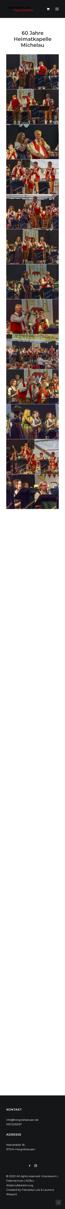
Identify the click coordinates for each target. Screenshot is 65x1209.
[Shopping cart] (47, 9)
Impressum (49, 1176)
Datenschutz (14, 1180)
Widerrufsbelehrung (19, 1185)
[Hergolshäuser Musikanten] (21, 9)
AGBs (29, 1180)
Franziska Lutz (31, 1189)
